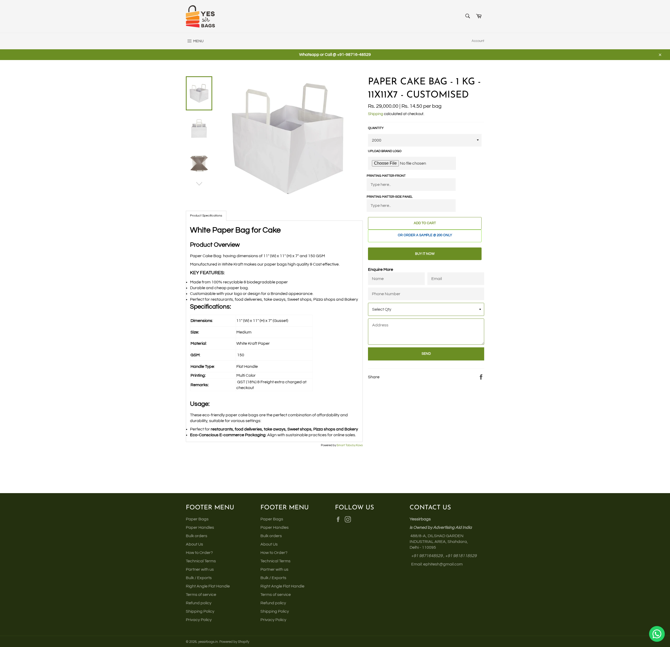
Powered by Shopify (234, 642)
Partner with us (200, 569)
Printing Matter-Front (386, 175)
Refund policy (198, 603)
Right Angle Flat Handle (208, 586)
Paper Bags (197, 519)
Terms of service (201, 594)
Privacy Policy (199, 620)
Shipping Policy (200, 611)
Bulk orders (196, 536)
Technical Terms (201, 561)
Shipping (375, 114)
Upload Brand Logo (384, 151)
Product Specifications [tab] (206, 215)
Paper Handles (200, 527)
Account (478, 41)
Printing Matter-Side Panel (389, 196)
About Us (194, 544)
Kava (359, 445)
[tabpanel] (274, 331)
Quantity (376, 128)
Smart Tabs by (346, 445)
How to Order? (199, 553)
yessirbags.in (208, 642)
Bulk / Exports (199, 578)
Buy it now (424, 254)
